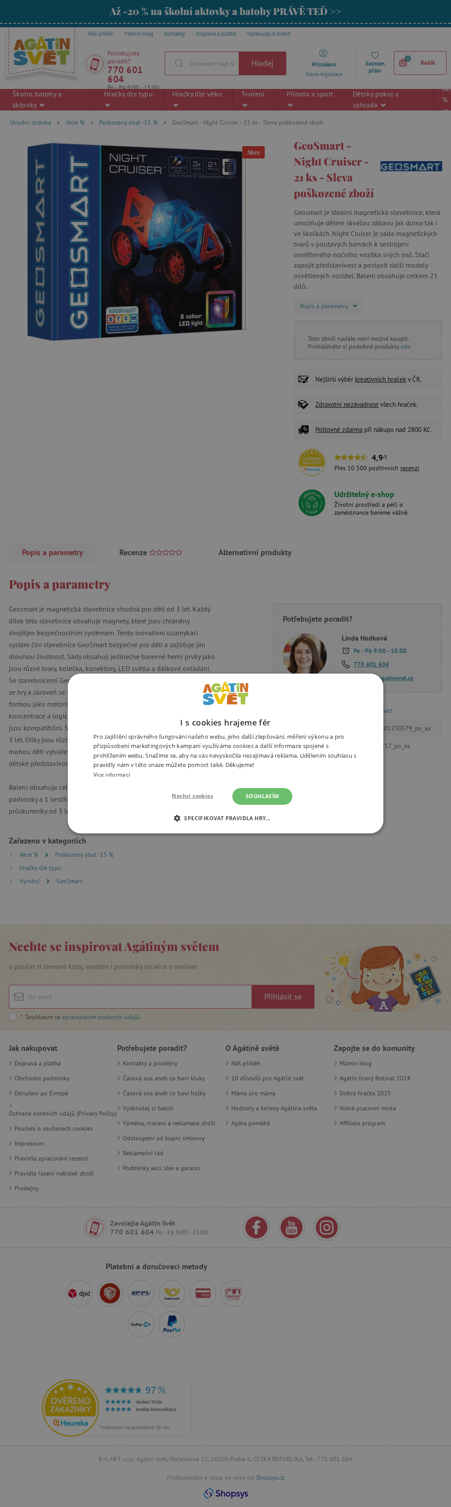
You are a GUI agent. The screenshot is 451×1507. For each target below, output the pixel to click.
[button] (225, 818)
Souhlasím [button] (262, 796)
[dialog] (225, 753)
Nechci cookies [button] (192, 796)
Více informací (111, 774)
